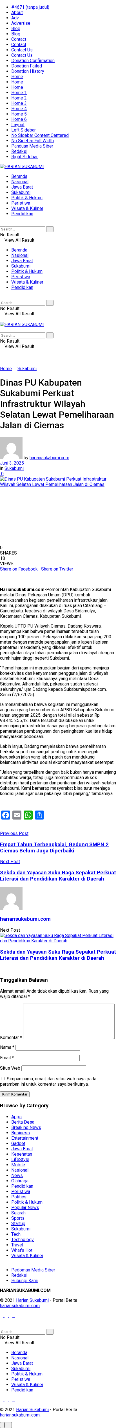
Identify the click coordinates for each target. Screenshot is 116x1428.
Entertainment (24, 1138)
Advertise (20, 23)
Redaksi (19, 151)
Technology (22, 1239)
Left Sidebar (23, 130)
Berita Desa (22, 1122)
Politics (18, 1197)
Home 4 (19, 108)
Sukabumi (20, 192)
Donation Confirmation (33, 60)
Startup (18, 1223)
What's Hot (21, 1250)
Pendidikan (22, 213)
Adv (15, 18)
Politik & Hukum (27, 197)
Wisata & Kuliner (27, 208)
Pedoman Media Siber (33, 1270)
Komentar (11, 1037)
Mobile (18, 1164)
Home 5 (19, 114)
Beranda (19, 176)
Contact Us (22, 50)
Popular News (25, 1207)
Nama (7, 1047)
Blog (15, 28)
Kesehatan (21, 1154)
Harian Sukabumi (32, 1300)
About (17, 12)
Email (7, 1057)
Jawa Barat (22, 187)
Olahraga (19, 1180)
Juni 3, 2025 (12, 463)
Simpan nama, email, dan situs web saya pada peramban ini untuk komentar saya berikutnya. (48, 1081)
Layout (17, 124)
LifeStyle (20, 1159)
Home (17, 76)
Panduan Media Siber (32, 146)
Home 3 (19, 103)
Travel (17, 1245)
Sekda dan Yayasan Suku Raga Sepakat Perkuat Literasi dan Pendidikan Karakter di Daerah (58, 955)
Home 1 (19, 92)
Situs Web (10, 1068)
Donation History (27, 71)
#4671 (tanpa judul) (30, 7)
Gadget (18, 1143)
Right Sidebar (24, 156)
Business (20, 1132)
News (17, 1175)
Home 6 (19, 119)
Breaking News (26, 1127)
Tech (16, 1234)
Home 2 (19, 98)
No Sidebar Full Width (32, 140)
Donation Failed (26, 66)
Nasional (19, 181)
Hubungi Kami (24, 1280)
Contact (18, 39)
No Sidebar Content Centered (40, 135)
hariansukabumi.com (49, 457)
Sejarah (18, 1213)
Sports (17, 1218)
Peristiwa (20, 203)
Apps (16, 1116)
